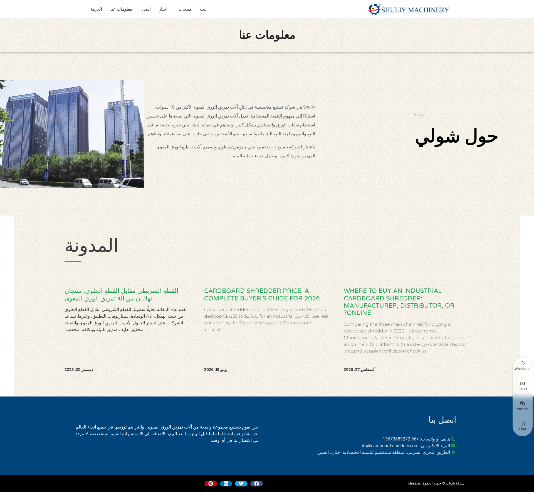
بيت (203, 9)
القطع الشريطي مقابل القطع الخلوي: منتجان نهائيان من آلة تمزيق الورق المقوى (121, 294)
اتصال (145, 9)
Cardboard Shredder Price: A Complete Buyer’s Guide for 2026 (262, 294)
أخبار (163, 9)
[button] (256, 483)
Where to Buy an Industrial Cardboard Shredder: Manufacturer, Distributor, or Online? (399, 302)
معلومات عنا (121, 9)
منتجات (185, 9)
